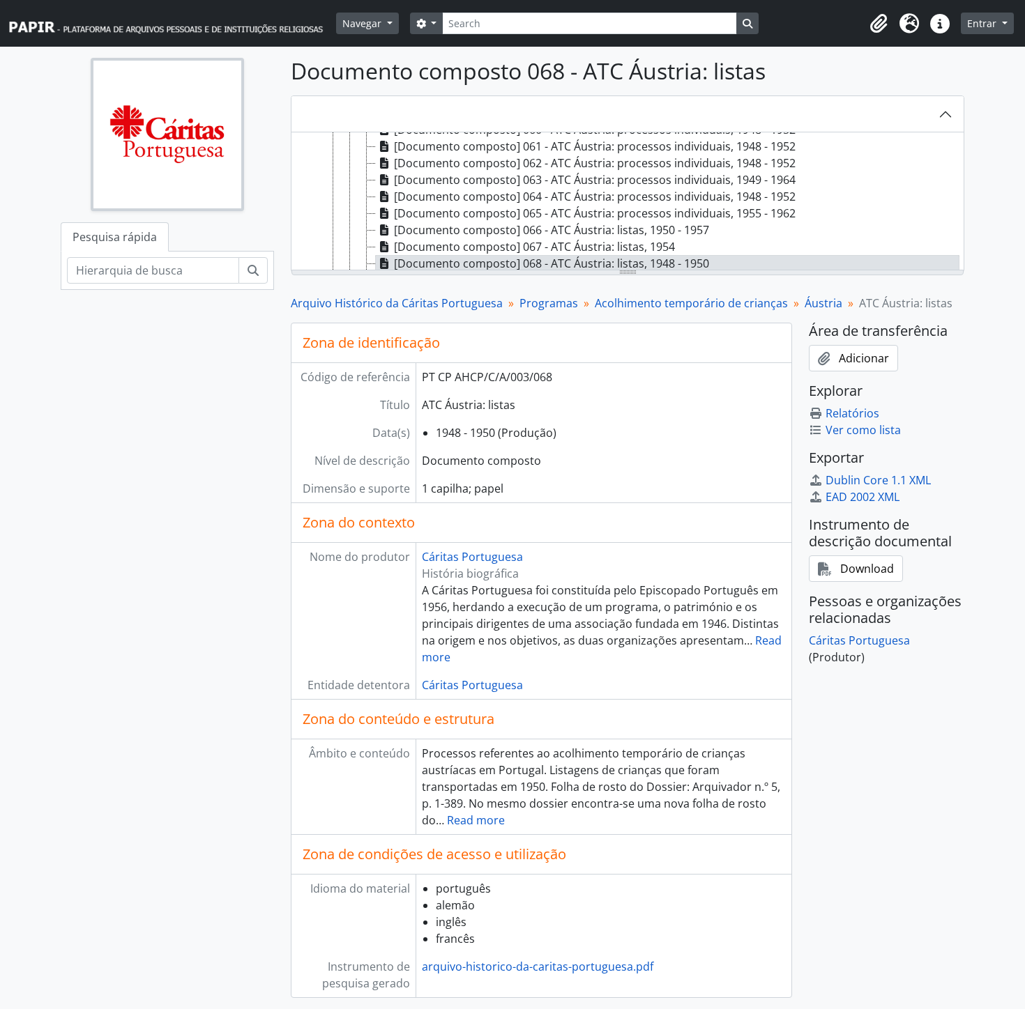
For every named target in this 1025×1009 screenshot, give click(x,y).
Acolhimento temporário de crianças (691, 303)
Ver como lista (863, 430)
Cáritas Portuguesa (472, 556)
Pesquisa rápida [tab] (115, 237)
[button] (878, 23)
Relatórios (852, 413)
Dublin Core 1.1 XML (878, 480)
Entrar (983, 23)
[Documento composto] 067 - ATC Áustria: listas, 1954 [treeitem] (534, 246)
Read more (476, 820)
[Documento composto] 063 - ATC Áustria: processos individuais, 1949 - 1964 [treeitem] (595, 179)
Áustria (823, 303)
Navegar (363, 23)
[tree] (627, 202)
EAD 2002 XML (862, 496)
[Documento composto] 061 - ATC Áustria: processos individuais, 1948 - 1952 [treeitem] (595, 146)
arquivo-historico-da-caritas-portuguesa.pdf (537, 966)
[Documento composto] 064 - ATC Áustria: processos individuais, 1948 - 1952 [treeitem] (595, 196)
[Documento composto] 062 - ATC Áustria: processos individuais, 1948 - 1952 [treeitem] (595, 163)
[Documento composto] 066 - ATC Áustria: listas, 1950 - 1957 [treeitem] (551, 230)
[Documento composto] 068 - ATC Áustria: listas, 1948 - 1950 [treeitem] (551, 263)
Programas (548, 303)
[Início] (172, 23)
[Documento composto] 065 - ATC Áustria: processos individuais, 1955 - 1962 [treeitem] (595, 213)
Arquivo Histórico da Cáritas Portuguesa (397, 303)
